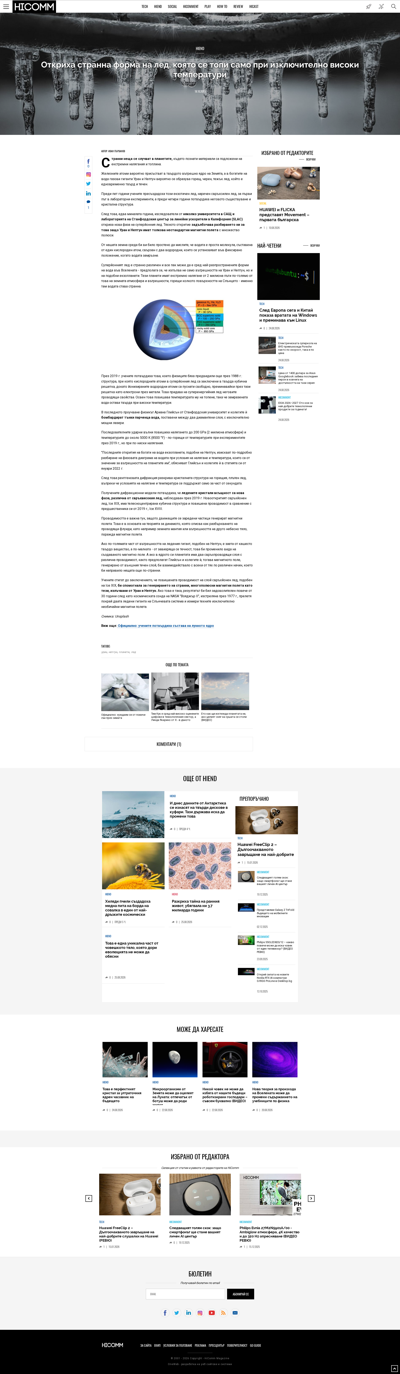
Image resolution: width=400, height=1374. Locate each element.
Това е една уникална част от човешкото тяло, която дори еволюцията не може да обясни (131, 950)
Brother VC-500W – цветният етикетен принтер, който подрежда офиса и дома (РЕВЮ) (267, 1232)
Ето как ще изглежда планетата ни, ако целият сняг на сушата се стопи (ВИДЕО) (224, 717)
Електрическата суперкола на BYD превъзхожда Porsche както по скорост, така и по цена (297, 350)
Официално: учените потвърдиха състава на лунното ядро (165, 626)
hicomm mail (235, 1312)
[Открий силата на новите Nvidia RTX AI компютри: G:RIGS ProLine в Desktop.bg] (246, 972)
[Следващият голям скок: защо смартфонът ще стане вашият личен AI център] (246, 877)
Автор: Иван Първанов (113, 151)
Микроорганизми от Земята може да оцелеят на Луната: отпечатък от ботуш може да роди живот (173, 1097)
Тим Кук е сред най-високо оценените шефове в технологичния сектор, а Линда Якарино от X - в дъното (175, 717)
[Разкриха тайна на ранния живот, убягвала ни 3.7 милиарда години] (200, 865)
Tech (145, 6)
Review (238, 6)
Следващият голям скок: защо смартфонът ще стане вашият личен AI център (274, 881)
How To (222, 6)
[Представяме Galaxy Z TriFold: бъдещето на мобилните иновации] (246, 907)
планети (124, 652)
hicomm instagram (200, 1312)
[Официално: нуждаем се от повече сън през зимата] (125, 692)
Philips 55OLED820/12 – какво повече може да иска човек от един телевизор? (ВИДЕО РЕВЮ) (275, 947)
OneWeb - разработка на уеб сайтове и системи (200, 1364)
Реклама (200, 1345)
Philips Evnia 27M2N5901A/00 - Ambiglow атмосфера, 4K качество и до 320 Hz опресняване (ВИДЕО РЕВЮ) (199, 1234)
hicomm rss (223, 1312)
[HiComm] (34, 6)
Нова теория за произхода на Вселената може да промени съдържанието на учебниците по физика (274, 1095)
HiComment (190, 6)
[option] (288, 351)
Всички (311, 159)
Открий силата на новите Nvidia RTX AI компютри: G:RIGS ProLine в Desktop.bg (274, 978)
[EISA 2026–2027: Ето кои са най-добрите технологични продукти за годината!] (267, 407)
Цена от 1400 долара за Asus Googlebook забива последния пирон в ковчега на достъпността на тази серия (298, 380)
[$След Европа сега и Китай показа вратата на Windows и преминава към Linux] (288, 279)
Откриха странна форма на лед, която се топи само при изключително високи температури (200, 69)
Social (172, 6)
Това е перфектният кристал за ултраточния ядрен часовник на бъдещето (121, 1095)
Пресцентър (216, 1345)
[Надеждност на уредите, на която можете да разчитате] (288, 185)
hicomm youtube (211, 1312)
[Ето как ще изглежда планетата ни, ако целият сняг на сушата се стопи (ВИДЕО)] (225, 691)
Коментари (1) (169, 744)
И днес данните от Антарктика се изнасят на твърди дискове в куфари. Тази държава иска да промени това (199, 809)
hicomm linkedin (188, 1312)
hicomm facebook (165, 1312)
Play (208, 6)
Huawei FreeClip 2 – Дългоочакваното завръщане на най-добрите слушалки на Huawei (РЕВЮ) (266, 852)
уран (104, 652)
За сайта (145, 1345)
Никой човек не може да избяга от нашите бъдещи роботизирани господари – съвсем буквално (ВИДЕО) (225, 1095)
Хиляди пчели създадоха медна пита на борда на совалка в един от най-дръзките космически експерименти (127, 910)
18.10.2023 (200, 91)
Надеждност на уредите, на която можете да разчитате (288, 215)
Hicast (253, 6)
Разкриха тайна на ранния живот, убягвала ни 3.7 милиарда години (196, 905)
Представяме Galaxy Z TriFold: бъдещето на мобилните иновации (276, 913)
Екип (157, 1345)
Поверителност (237, 1345)
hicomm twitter (176, 1312)
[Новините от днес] (368, 6)
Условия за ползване (177, 1345)
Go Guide (255, 1345)
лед (133, 652)
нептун (113, 652)
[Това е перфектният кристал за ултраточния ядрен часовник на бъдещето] (125, 1059)
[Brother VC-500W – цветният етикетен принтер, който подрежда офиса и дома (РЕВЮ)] (274, 1197)
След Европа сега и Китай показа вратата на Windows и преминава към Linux (288, 317)
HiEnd (158, 6)
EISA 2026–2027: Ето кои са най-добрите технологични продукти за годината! (295, 408)
